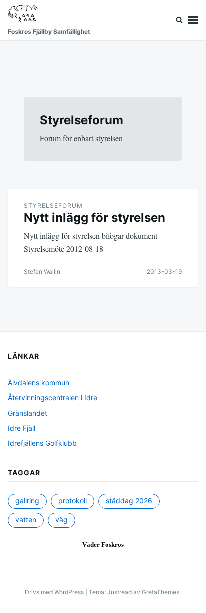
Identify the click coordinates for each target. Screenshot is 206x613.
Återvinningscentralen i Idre (53, 397)
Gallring (28, 500)
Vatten (26, 519)
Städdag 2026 (129, 500)
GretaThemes (161, 592)
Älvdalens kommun (39, 382)
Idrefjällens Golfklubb (42, 443)
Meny (193, 20)
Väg (62, 519)
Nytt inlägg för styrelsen (95, 217)
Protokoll (72, 500)
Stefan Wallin (42, 271)
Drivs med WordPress (55, 592)
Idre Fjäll (22, 428)
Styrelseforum (53, 205)
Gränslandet (28, 413)
